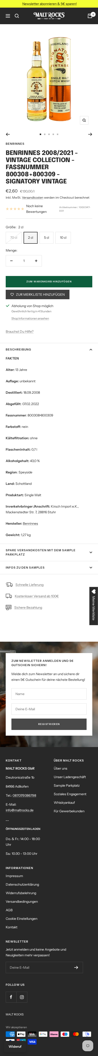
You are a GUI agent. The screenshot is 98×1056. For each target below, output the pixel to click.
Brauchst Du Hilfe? (20, 331)
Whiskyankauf (64, 802)
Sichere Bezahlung (28, 607)
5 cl (46, 237)
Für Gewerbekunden (69, 811)
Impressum (14, 876)
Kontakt (11, 927)
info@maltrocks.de (20, 810)
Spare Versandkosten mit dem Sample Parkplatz (41, 552)
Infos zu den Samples (25, 567)
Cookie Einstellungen (21, 918)
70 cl (13, 237)
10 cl (63, 237)
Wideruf (15, 1046)
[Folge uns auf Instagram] (21, 997)
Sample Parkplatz (67, 785)
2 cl (30, 237)
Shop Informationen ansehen (30, 318)
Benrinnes (15, 143)
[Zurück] (8, 134)
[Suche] (17, 16)
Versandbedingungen (22, 901)
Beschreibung (18, 349)
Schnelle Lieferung (29, 585)
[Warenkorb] (90, 16)
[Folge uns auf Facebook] (11, 997)
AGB (9, 910)
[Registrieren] (76, 967)
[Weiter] (90, 134)
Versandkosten (32, 197)
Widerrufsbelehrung (21, 893)
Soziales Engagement (70, 794)
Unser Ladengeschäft (70, 777)
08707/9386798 (24, 795)
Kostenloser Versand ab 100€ (37, 596)
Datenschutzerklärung (22, 884)
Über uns (60, 768)
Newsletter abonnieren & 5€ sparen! (49, 4)
